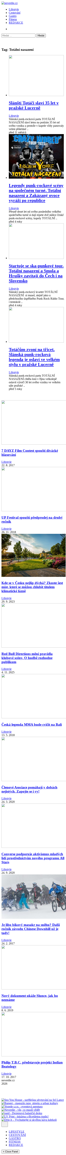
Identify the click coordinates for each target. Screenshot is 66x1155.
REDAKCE (16, 22)
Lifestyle (14, 9)
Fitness (13, 19)
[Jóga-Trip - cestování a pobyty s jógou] (12, 1096)
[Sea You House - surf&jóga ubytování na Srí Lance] (32, 1099)
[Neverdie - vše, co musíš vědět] (20, 1109)
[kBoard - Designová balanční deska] (21, 1113)
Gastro (12, 16)
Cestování (14, 12)
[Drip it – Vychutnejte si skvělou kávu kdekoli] (29, 1119)
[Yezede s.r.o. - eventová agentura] (22, 1106)
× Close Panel (10, 1151)
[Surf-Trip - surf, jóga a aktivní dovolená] (35, 1096)
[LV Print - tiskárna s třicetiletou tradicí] (24, 1116)
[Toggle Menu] (4, 1124)
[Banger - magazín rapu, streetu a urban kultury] (29, 1103)
